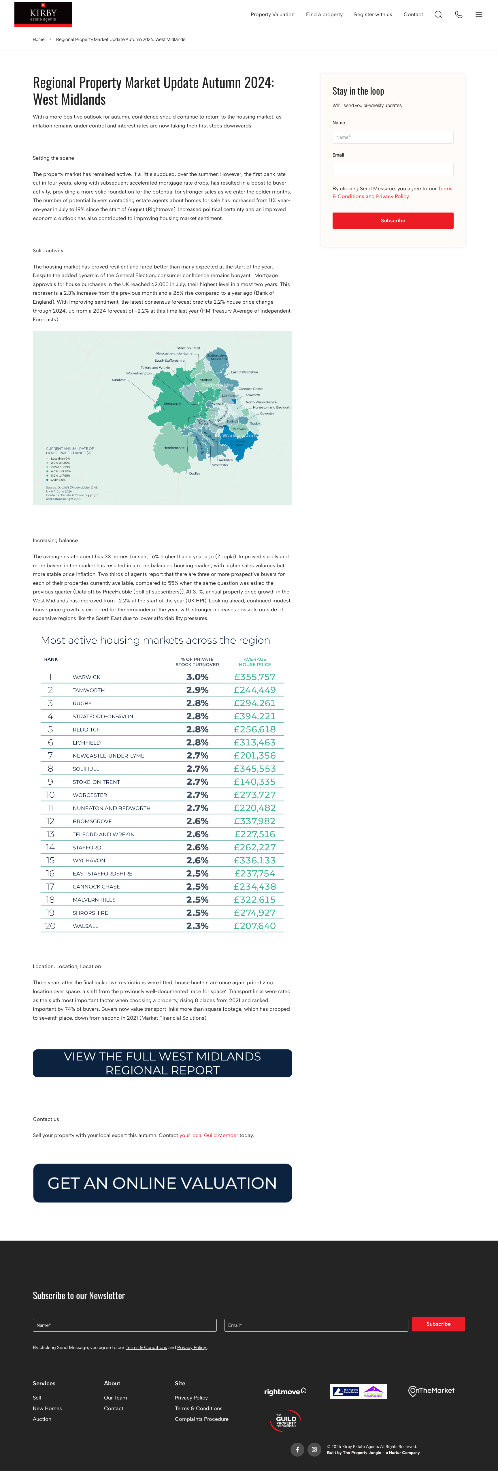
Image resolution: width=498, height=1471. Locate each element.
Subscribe (393, 220)
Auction (42, 1419)
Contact (413, 14)
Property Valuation (273, 14)
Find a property (324, 14)
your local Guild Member (209, 1135)
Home (39, 39)
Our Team (115, 1398)
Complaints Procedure (202, 1419)
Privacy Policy (392, 196)
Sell (37, 1398)
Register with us (373, 14)
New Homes (47, 1408)
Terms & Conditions (146, 1347)
